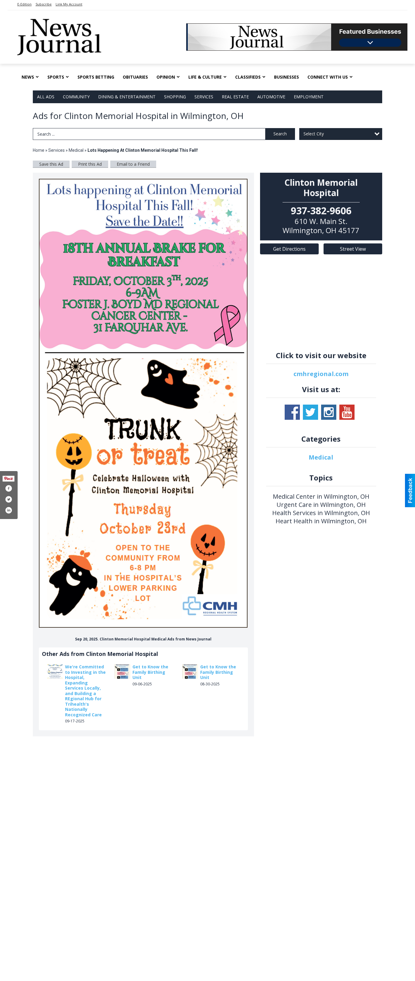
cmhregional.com (320, 374)
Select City (314, 134)
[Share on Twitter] (8, 499)
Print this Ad (90, 164)
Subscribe (44, 4)
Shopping (175, 97)
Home (38, 150)
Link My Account (69, 4)
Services (203, 97)
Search (280, 134)
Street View (353, 249)
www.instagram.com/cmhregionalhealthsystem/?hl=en (328, 412)
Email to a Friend (133, 164)
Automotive (271, 97)
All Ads (45, 97)
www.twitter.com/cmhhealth (310, 412)
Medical (76, 150)
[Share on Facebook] (8, 488)
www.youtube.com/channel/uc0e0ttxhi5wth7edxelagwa (347, 412)
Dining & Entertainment (127, 97)
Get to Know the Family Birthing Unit (150, 672)
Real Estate (235, 97)
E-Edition (24, 4)
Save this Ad (51, 164)
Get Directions (289, 249)
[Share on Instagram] (8, 510)
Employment (309, 97)
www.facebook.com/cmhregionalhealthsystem (292, 412)
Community (76, 97)
